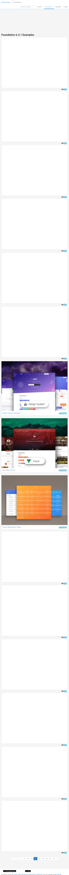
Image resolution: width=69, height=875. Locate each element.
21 (50, 858)
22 (54, 858)
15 (28, 858)
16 (32, 858)
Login (66, 7)
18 (39, 858)
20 (46, 858)
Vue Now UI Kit (8, 470)
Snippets (48, 7)
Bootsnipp (6, 2)
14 (24, 858)
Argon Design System (11, 413)
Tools (39, 7)
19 (43, 858)
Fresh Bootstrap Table (11, 527)
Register (58, 7)
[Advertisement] (34, 17)
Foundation (17, 2)
